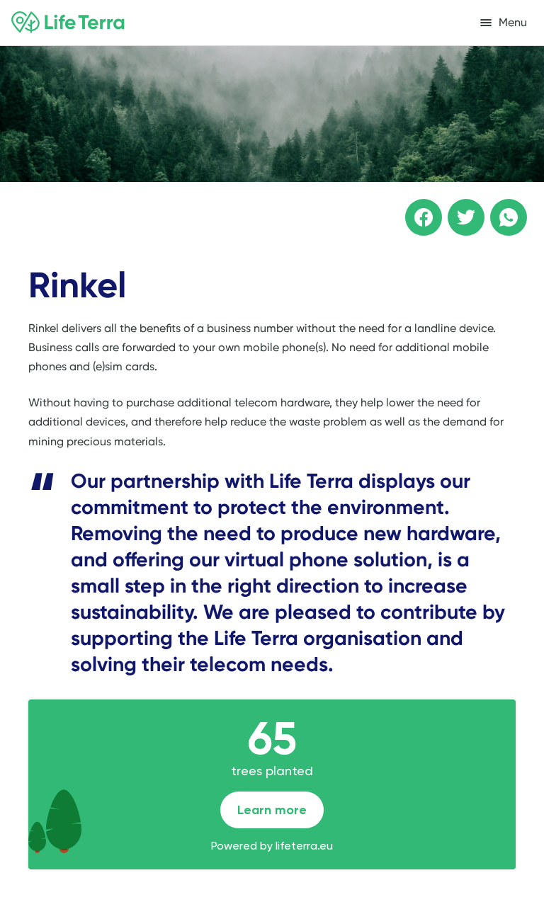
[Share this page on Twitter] (456, 207)
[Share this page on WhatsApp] (498, 207)
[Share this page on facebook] (413, 207)
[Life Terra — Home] (68, 22)
